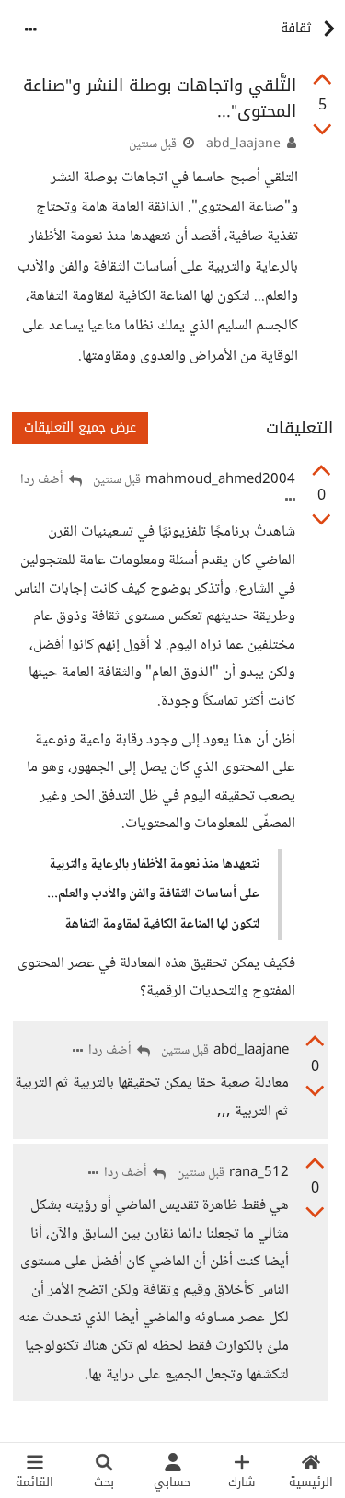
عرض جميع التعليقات (80, 427)
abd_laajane (243, 144)
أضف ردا (43, 480)
